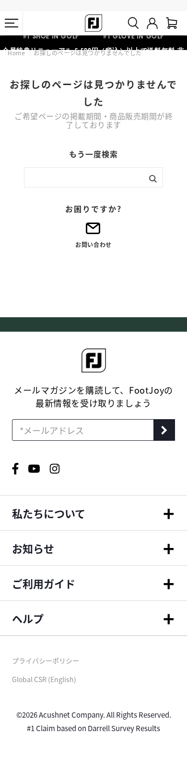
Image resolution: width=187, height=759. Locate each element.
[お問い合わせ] (93, 231)
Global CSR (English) (44, 679)
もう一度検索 (93, 154)
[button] (11, 23)
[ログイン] (152, 23)
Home (17, 53)
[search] (133, 23)
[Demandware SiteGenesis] (93, 23)
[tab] (171, 23)
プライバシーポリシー (45, 660)
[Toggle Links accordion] (93, 513)
